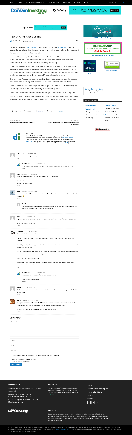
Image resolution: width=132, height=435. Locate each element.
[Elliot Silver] (11, 41)
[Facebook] (119, 2)
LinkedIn (71, 143)
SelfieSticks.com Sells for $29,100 (22, 122)
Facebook (65, 143)
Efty (89, 73)
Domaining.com (62, 47)
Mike (18, 174)
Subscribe (112, 2)
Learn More (51, 394)
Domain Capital (110, 105)
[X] (128, 2)
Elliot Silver (18, 41)
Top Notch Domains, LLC (69, 137)
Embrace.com (109, 115)
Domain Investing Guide (94, 89)
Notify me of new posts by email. (21, 361)
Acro (18, 191)
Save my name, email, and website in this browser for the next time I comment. (36, 355)
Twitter (59, 143)
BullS (24, 204)
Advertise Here (91, 105)
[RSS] (123, 2)
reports (34, 47)
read (27, 47)
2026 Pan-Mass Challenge (102, 38)
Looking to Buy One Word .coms (102, 55)
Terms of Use (29, 141)
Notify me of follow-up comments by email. (24, 359)
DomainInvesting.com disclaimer (64, 429)
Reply (18, 158)
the (31, 47)
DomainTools (90, 109)
